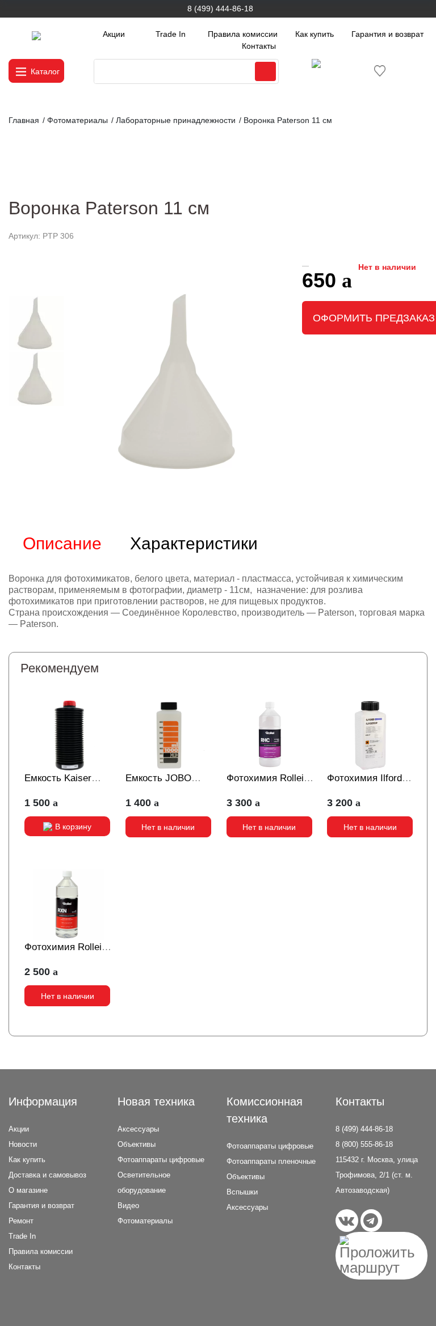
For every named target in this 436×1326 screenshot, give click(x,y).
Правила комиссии (243, 34)
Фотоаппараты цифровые (161, 1159)
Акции (114, 34)
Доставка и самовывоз (47, 1175)
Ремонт (21, 1221)
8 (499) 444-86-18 (220, 8)
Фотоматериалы (145, 1221)
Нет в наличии (168, 827)
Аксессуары (138, 1129)
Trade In (171, 34)
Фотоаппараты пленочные (271, 1161)
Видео (128, 1205)
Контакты (259, 45)
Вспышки (242, 1192)
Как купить (314, 34)
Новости (23, 1144)
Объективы (137, 1144)
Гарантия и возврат (387, 34)
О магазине (28, 1190)
